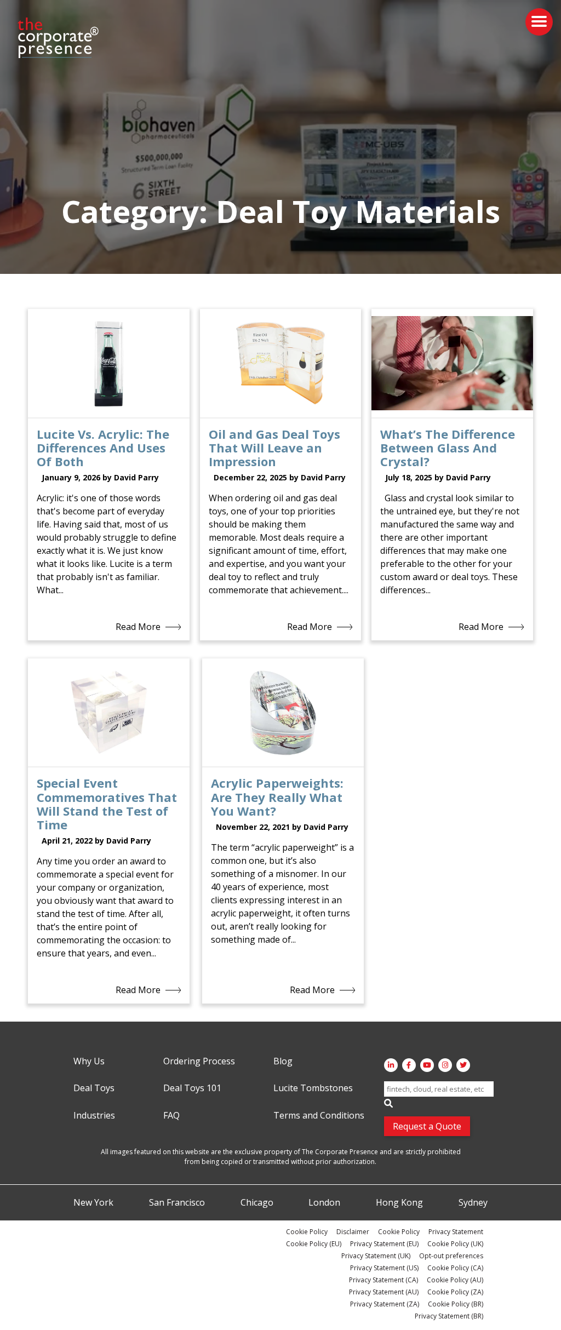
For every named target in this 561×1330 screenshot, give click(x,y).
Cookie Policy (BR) (455, 1304)
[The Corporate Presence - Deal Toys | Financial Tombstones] (59, 38)
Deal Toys (94, 1088)
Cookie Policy (307, 1231)
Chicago (257, 1203)
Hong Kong (399, 1203)
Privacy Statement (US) (384, 1267)
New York (93, 1203)
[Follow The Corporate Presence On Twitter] (463, 1065)
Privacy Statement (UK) (375, 1255)
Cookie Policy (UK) (455, 1243)
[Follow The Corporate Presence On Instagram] (445, 1065)
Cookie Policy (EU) (313, 1243)
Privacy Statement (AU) (384, 1292)
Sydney (473, 1203)
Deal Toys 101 (192, 1088)
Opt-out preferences (451, 1255)
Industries (94, 1116)
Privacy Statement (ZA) (384, 1304)
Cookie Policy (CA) (455, 1267)
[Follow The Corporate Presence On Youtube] (427, 1065)
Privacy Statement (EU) (384, 1243)
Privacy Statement (455, 1231)
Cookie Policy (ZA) (455, 1292)
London (324, 1203)
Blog (283, 1062)
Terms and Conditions (318, 1116)
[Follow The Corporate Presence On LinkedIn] (391, 1065)
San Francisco (177, 1203)
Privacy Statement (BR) (449, 1316)
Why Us (89, 1062)
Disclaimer (352, 1231)
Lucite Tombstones (313, 1088)
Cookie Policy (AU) (455, 1280)
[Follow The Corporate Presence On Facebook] (409, 1065)
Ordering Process (199, 1062)
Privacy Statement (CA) (383, 1280)
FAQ (171, 1116)
